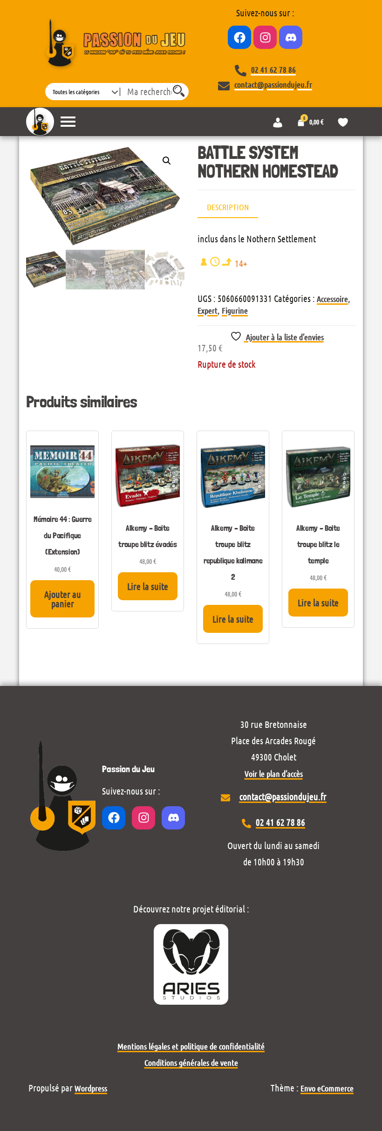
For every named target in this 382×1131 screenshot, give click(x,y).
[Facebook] (239, 37)
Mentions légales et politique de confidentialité (191, 1046)
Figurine (235, 310)
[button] (166, 160)
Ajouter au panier (62, 599)
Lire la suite (147, 586)
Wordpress (91, 1088)
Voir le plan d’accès (274, 773)
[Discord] (290, 37)
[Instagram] (265, 37)
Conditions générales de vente (191, 1062)
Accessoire (332, 299)
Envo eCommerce (327, 1088)
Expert (208, 310)
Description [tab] (228, 207)
